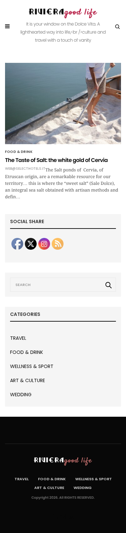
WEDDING (21, 394)
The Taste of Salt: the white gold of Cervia (56, 160)
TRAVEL (18, 338)
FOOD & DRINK (19, 152)
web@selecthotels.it (25, 168)
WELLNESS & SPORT (31, 366)
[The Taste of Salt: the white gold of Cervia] (63, 103)
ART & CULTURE (27, 380)
